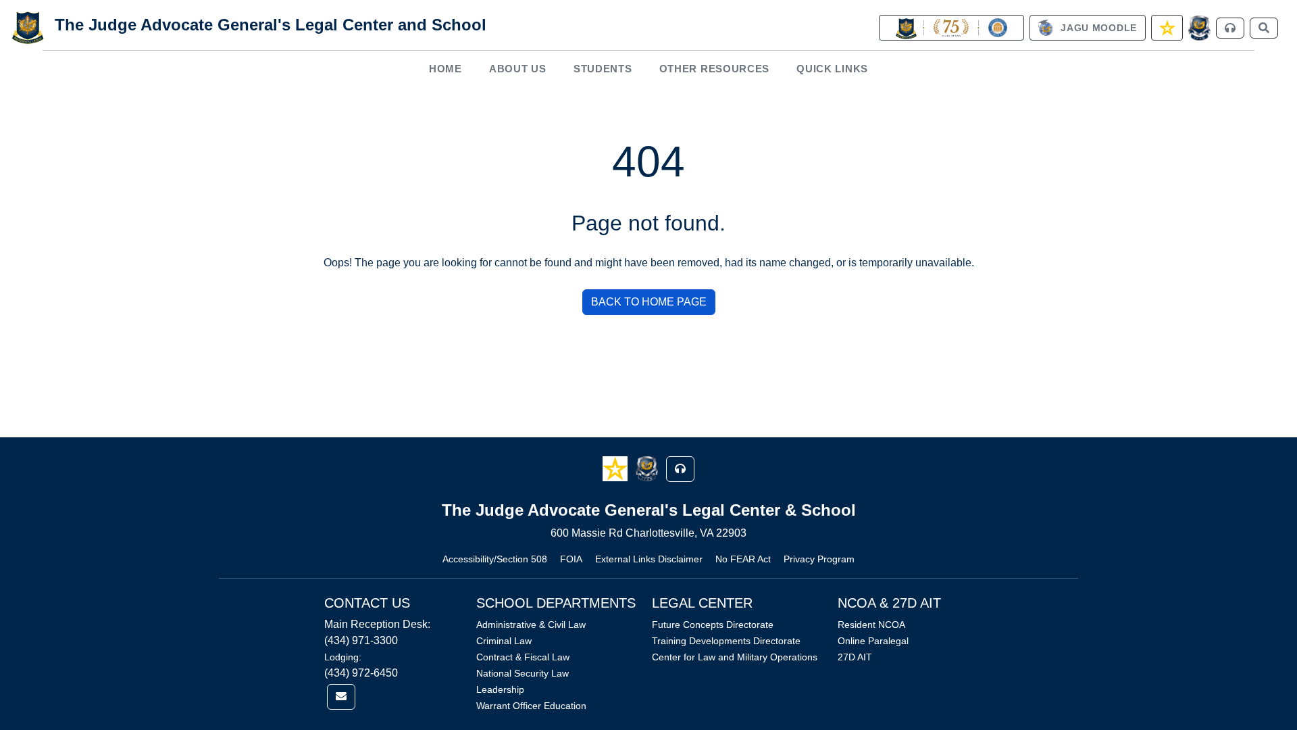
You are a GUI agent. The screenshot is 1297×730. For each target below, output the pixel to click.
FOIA (571, 559)
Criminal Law (504, 640)
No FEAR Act (743, 559)
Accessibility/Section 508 (494, 559)
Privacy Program (819, 559)
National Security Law (522, 673)
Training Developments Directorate (726, 640)
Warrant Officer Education (531, 705)
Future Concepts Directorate (712, 624)
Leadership (500, 689)
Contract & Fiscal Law (522, 657)
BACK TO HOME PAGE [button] (649, 302)
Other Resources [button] (714, 68)
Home (445, 68)
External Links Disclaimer (649, 559)
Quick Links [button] (832, 68)
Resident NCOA (871, 624)
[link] (951, 28)
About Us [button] (517, 68)
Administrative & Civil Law (531, 624)
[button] (616, 468)
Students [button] (603, 68)
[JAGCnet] (1199, 28)
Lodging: (342, 657)
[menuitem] (445, 68)
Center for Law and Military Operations (734, 657)
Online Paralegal (873, 640)
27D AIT (855, 657)
